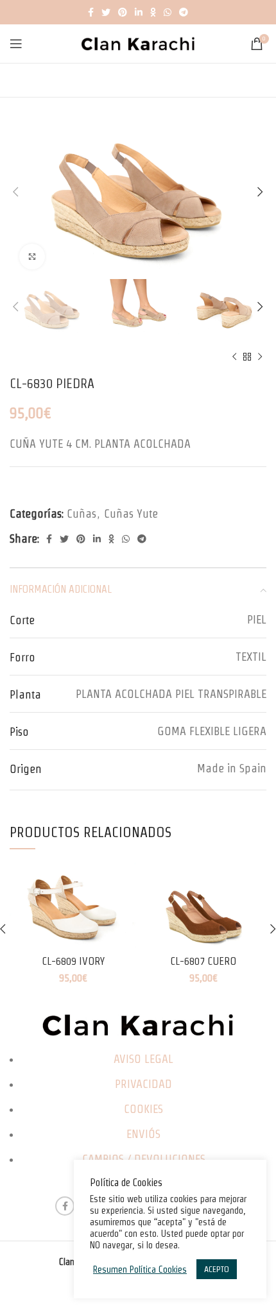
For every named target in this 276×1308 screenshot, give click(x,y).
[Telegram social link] (183, 12)
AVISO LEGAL (143, 1059)
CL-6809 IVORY (73, 961)
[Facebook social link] (91, 12)
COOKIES (143, 1109)
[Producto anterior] (234, 356)
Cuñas (81, 513)
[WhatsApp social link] (167, 12)
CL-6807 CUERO (203, 961)
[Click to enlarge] (32, 256)
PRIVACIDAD (143, 1084)
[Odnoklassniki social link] (153, 12)
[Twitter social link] (106, 12)
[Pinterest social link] (122, 12)
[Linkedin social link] (138, 12)
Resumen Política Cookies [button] (140, 1269)
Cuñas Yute (131, 513)
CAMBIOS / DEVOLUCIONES (143, 1159)
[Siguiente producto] (260, 356)
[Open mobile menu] (16, 43)
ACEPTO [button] (216, 1269)
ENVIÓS (143, 1134)
